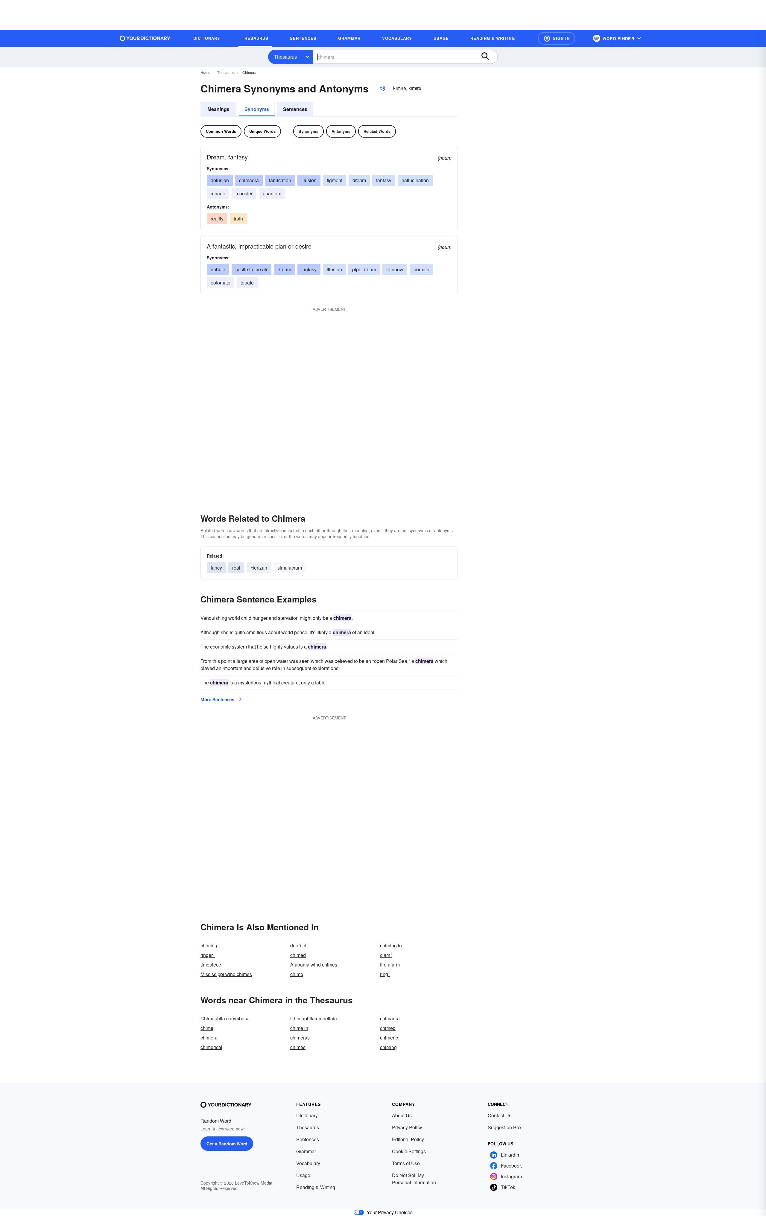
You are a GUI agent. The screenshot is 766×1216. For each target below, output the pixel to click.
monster (244, 193)
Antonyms (341, 131)
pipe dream (364, 269)
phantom (272, 193)
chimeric (389, 1037)
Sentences (295, 109)
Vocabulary (308, 1163)
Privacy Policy (407, 1127)
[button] (556, 38)
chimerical (211, 1047)
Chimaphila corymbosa (225, 1018)
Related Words (377, 131)
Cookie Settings (409, 1151)
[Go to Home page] (145, 38)
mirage (218, 193)
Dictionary (307, 1115)
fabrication (280, 180)
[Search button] (488, 56)
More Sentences (217, 699)
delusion (220, 180)
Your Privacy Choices (390, 1212)
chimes (298, 1047)
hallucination (415, 180)
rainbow (394, 269)
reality (217, 218)
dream (359, 180)
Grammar (306, 1151)
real (236, 567)
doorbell (299, 945)
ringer (207, 955)
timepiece (210, 964)
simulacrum (289, 567)
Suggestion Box (505, 1127)
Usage (303, 1175)
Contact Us (499, 1115)
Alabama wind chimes (313, 964)
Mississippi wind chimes (226, 974)
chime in (299, 1028)
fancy (216, 567)
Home (205, 72)
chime (206, 1028)
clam (386, 955)
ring (385, 974)
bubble (218, 269)
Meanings (218, 109)
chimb (296, 974)
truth (238, 218)
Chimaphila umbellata (313, 1018)
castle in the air (251, 269)
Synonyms (256, 109)
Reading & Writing (315, 1187)
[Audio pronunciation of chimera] (382, 88)
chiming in (391, 945)
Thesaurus (285, 56)
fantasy (383, 180)
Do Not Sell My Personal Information (414, 1179)
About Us (402, 1115)
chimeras (300, 1037)
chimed (298, 955)
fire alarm (390, 964)
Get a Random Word (226, 1144)
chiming (208, 945)
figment (334, 180)
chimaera (249, 180)
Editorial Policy (408, 1139)
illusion (309, 180)
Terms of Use (406, 1163)
